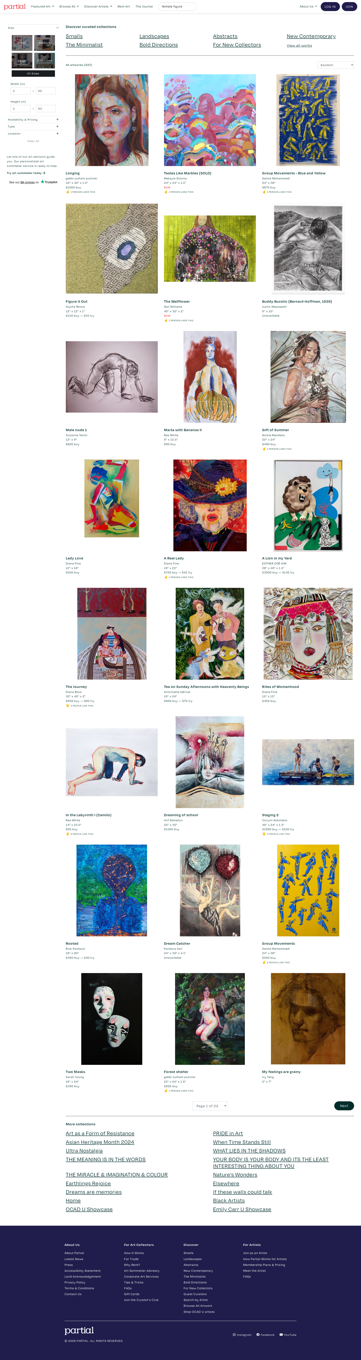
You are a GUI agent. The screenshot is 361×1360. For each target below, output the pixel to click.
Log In (330, 6)
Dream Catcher (177, 943)
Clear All (33, 141)
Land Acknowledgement (83, 1276)
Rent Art (124, 6)
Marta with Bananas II (183, 430)
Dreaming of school (181, 815)
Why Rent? (132, 1265)
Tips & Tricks (134, 1282)
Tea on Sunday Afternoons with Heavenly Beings (206, 686)
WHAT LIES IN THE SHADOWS (249, 1150)
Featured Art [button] (41, 6)
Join (349, 6)
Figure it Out (77, 301)
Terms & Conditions (79, 1288)
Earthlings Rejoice (88, 1183)
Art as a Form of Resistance (100, 1133)
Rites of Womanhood (280, 686)
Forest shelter (176, 1071)
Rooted (72, 943)
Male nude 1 (76, 430)
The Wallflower (177, 301)
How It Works (134, 1253)
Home (73, 1200)
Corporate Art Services (141, 1276)
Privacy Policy (75, 1282)
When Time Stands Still (242, 1142)
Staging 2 (270, 815)
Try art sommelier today (25, 173)
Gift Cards (132, 1294)
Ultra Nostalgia (84, 1150)
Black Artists (229, 1200)
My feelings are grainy (281, 1071)
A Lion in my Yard (277, 558)
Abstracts (225, 36)
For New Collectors (237, 44)
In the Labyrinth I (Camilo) (89, 815)
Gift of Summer (275, 430)
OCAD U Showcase (89, 1209)
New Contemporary (311, 36)
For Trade (131, 1259)
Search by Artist (196, 1300)
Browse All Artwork (198, 1305)
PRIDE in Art (228, 1133)
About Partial (74, 1253)
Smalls (74, 36)
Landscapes (154, 36)
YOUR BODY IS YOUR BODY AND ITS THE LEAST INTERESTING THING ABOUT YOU (271, 1162)
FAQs (128, 1288)
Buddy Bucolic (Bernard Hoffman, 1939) (297, 301)
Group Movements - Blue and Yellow (294, 173)
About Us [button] (307, 6)
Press (69, 1265)
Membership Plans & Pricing (264, 1265)
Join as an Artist (255, 1253)
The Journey (76, 686)
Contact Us (73, 1294)
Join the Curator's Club (141, 1300)
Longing (73, 173)
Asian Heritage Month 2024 (100, 1142)
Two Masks (75, 1071)
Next (344, 1106)
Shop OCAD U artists (199, 1311)
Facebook (267, 1334)
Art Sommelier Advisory (142, 1270)
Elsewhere (226, 1183)
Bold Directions (159, 44)
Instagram (244, 1334)
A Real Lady (174, 558)
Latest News (74, 1259)
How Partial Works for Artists (265, 1259)
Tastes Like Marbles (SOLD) (187, 173)
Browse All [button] (68, 6)
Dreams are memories (94, 1192)
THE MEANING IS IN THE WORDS (106, 1159)
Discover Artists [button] (96, 6)
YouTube (289, 1334)
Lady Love (74, 558)
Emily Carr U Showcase (242, 1209)
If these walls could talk (242, 1192)
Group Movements (278, 943)
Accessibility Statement (83, 1270)
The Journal (144, 6)
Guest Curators (195, 1294)
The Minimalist (84, 44)
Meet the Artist (254, 1270)
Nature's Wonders (235, 1174)
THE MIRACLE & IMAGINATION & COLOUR (117, 1174)
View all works (299, 45)
